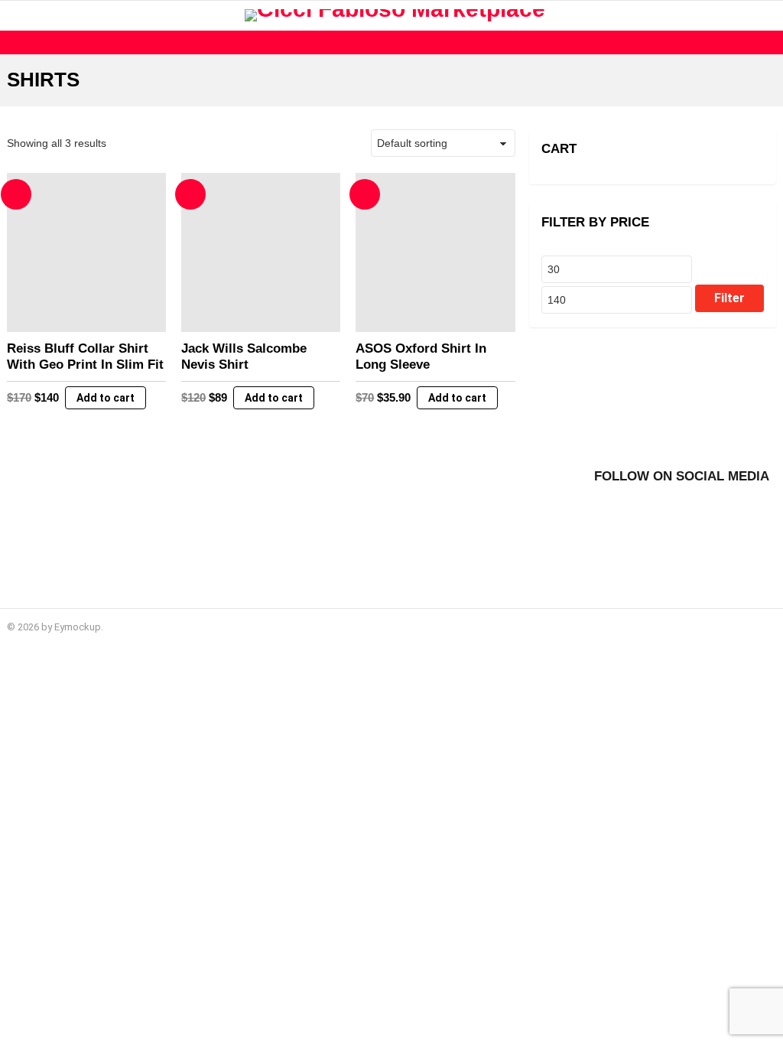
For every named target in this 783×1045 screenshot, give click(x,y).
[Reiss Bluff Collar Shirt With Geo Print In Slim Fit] (86, 252)
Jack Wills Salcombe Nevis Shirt (244, 356)
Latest (395, 42)
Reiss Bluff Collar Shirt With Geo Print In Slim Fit (85, 356)
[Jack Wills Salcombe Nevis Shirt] (260, 252)
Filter (729, 298)
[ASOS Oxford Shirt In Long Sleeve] (435, 252)
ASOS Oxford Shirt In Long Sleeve (421, 356)
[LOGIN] (767, 15)
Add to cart (105, 398)
